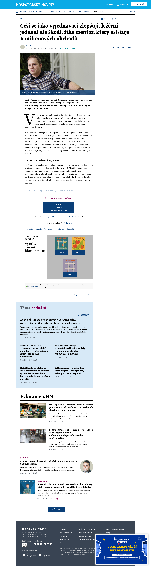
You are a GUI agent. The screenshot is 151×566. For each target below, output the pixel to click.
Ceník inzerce (64, 543)
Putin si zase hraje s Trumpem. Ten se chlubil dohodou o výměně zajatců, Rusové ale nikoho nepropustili (34, 351)
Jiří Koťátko (73, 92)
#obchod (60, 229)
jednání (39, 308)
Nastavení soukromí (86, 536)
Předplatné (138, 4)
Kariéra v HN (64, 539)
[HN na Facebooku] (38, 544)
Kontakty (63, 529)
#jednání (30, 229)
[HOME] (17, 12)
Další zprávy (57, 509)
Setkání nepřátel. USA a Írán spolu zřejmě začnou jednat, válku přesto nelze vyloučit (69, 371)
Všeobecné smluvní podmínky (89, 539)
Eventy (108, 533)
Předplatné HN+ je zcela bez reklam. (84, 295)
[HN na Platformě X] (35, 544)
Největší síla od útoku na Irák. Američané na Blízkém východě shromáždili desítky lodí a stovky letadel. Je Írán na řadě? (35, 373)
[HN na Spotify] (48, 544)
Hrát (62, 252)
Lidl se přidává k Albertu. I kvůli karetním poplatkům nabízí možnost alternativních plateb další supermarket (71, 407)
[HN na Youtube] (51, 544)
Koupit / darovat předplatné (115, 529)
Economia (63, 536)
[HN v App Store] (44, 555)
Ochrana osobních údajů (87, 529)
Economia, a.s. (36, 532)
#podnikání (71, 229)
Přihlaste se (67, 223)
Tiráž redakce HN (66, 533)
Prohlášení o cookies (86, 533)
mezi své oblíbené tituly (73, 285)
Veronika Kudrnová (32, 46)
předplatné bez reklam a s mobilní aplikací (60, 217)
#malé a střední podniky (45, 229)
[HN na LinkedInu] (45, 544)
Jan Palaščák (25, 458)
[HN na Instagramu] (41, 544)
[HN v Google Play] (29, 555)
